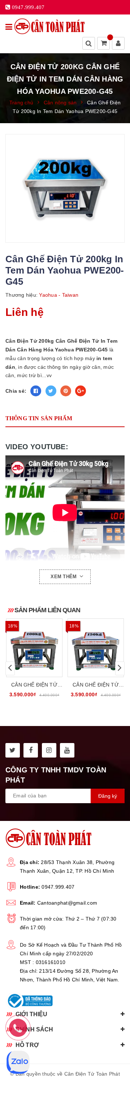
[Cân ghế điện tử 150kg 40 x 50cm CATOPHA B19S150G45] (96, 648)
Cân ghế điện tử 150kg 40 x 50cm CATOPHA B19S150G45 (95, 685)
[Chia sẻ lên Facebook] (35, 390)
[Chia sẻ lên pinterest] (65, 390)
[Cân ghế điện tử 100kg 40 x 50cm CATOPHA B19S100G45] (34, 648)
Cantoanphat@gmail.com (67, 903)
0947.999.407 (58, 887)
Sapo (81, 1082)
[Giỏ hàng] (104, 43)
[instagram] (49, 750)
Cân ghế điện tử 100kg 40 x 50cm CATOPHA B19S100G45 (34, 685)
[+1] (80, 390)
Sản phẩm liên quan (47, 610)
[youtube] (67, 750)
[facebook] (30, 750)
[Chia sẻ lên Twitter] (51, 390)
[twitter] (12, 750)
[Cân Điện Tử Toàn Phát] (49, 26)
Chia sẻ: (15, 391)
